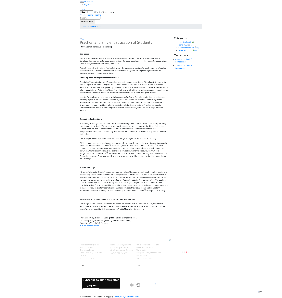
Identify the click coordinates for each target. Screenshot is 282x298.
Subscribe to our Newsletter (101, 279)
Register (87, 5)
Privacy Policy (119, 296)
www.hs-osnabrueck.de (89, 226)
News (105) (183, 45)
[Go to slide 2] (184, 252)
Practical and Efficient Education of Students (116, 42)
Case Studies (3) (184, 42)
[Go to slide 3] (186, 252)
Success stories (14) (186, 47)
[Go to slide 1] (182, 252)
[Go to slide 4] (188, 252)
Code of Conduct (132, 296)
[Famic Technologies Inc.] (90, 15)
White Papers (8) (185, 50)
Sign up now (91, 285)
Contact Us (88, 1)
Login (82, 9)
